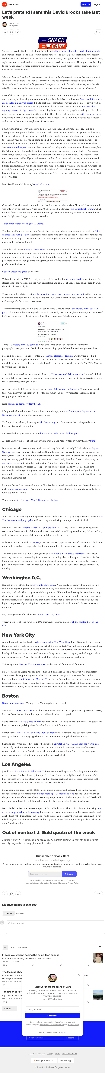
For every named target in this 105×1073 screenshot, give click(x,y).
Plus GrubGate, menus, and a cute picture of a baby (26, 958)
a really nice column (31, 721)
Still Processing (47, 422)
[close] (79, 975)
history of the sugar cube (25, 345)
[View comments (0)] (11, 32)
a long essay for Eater (34, 249)
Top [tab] (5, 947)
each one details (74, 279)
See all (7, 1008)
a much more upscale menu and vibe (55, 794)
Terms (57, 1053)
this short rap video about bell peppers (59, 433)
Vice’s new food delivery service (67, 374)
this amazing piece (91, 114)
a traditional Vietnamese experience (67, 553)
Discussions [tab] (23, 947)
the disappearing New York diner (53, 642)
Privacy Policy (73, 1024)
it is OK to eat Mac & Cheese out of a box (37, 500)
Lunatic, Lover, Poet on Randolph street (42, 527)
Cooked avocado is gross (14, 272)
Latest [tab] (12, 947)
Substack (39, 1067)
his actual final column (82, 209)
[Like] (5, 32)
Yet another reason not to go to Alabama (22, 224)
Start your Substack (45, 1060)
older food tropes (17, 147)
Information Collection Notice (52, 1024)
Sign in (97, 4)
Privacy (50, 1053)
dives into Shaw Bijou (44, 585)
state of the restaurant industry (63, 389)
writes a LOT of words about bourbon (36, 733)
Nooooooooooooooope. (14, 703)
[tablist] (14, 913)
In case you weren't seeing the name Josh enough (30, 955)
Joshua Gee (14, 23)
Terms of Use (65, 1022)
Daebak (35, 542)
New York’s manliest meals (32, 664)
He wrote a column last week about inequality (78, 51)
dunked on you (41, 184)
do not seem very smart (48, 614)
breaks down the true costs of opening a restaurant (58, 294)
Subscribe (86, 4)
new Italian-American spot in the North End (76, 744)
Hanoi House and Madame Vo (33, 679)
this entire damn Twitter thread (24, 404)
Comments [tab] (9, 913)
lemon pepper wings (18, 489)
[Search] (100, 947)
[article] (52, 960)
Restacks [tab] (20, 913)
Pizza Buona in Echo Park (28, 771)
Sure (92, 441)
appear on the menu (12, 463)
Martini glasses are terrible (59, 356)
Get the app (66, 1060)
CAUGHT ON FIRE (22, 710)
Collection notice (69, 1053)
